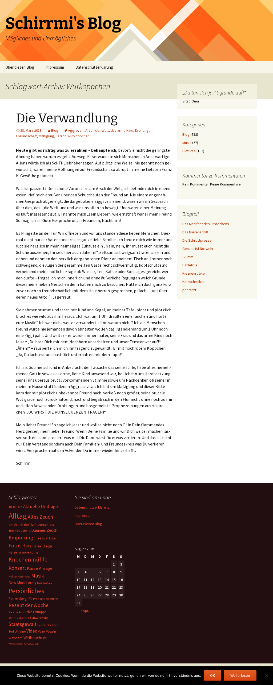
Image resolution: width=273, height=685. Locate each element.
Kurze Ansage (40, 568)
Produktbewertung (45, 599)
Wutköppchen (78, 136)
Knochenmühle (28, 559)
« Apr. (85, 610)
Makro (13, 576)
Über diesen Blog (19, 67)
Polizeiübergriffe (20, 598)
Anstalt (43, 525)
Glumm (187, 256)
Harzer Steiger (42, 546)
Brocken (14, 531)
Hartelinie (190, 265)
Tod (11, 631)
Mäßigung (46, 136)
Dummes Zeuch (44, 530)
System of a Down (47, 625)
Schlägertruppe (35, 612)
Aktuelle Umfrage (40, 506)
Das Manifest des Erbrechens (205, 223)
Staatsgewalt (23, 624)
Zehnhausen (31, 644)
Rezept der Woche (29, 605)
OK (212, 675)
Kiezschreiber (193, 281)
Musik (37, 575)
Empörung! (22, 537)
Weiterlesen (240, 675)
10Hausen (15, 507)
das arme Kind (122, 130)
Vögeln (51, 631)
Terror (61, 136)
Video (31, 631)
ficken (53, 538)
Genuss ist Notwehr (198, 248)
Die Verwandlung (67, 118)
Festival (42, 538)
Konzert (17, 568)
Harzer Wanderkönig (23, 552)
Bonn (52, 525)
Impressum (55, 67)
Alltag (18, 516)
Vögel (41, 631)
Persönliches (26, 591)
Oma (49, 583)
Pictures (189, 150)
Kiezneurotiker (194, 273)
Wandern (16, 638)
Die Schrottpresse (197, 240)
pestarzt (189, 289)
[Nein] (266, 675)
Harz (27, 546)
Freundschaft (26, 136)
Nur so (41, 583)
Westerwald (16, 644)
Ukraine (20, 631)
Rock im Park (16, 612)
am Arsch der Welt (94, 130)
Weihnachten (35, 637)
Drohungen (143, 130)
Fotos (15, 545)
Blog (54, 130)
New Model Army (22, 582)
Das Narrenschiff (195, 232)
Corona (25, 531)
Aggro (73, 130)
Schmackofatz (19, 618)
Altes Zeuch (40, 517)
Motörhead (24, 576)
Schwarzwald (39, 618)
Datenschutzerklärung (94, 67)
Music (186, 142)
